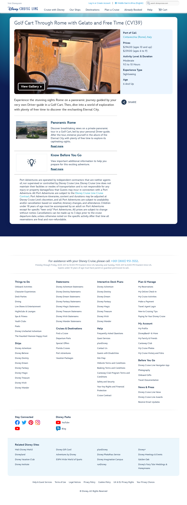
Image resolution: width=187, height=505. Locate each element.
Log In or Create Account (99, 3)
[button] (162, 10)
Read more (57, 146)
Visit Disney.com (15, 3)
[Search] (148, 3)
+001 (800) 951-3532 (124, 261)
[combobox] (162, 3)
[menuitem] (116, 3)
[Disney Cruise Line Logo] (23, 9)
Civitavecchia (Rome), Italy (137, 37)
